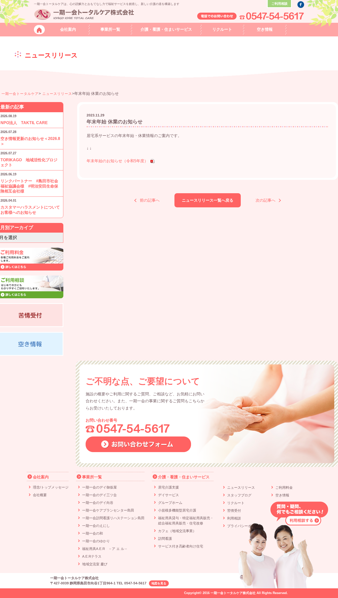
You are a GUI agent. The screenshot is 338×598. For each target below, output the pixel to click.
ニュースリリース (57, 94)
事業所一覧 (92, 477)
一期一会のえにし (96, 526)
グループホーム (170, 503)
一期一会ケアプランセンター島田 (108, 510)
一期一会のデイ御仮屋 (99, 487)
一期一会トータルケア (20, 94)
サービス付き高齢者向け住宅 (180, 546)
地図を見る (158, 583)
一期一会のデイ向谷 (97, 503)
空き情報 (282, 495)
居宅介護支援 (168, 487)
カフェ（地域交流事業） (177, 531)
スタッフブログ (239, 495)
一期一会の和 (92, 533)
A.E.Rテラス (91, 556)
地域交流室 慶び (94, 564)
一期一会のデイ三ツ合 (99, 495)
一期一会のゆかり (96, 541)
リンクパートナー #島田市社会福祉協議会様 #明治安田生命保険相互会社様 (29, 186)
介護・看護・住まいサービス (184, 477)
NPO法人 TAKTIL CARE (24, 123)
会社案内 (41, 477)
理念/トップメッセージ (51, 487)
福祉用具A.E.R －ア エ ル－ (105, 549)
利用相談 (234, 518)
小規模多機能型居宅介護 (177, 510)
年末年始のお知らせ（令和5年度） (117, 161)
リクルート (235, 503)
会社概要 (40, 495)
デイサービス (168, 495)
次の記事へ (265, 200)
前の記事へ (150, 200)
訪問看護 (165, 539)
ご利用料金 (284, 487)
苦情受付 (234, 511)
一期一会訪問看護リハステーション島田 (113, 518)
